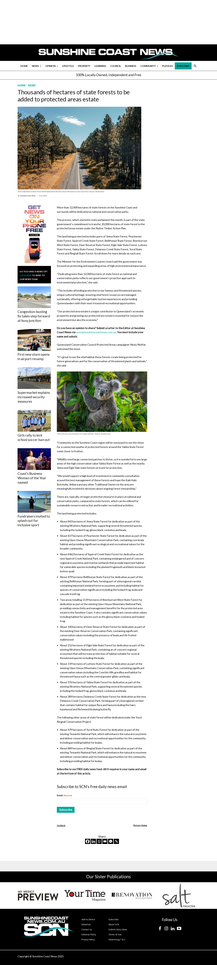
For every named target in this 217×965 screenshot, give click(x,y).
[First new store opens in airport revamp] (34, 340)
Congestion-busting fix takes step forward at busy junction (34, 316)
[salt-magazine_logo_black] (178, 895)
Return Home (140, 825)
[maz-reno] (131, 895)
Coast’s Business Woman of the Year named (32, 477)
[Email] (104, 841)
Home (22, 85)
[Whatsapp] (99, 841)
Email (64, 795)
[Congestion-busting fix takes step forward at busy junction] (34, 297)
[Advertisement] (175, 111)
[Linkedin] (93, 841)
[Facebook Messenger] (110, 841)
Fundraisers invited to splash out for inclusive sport (34, 520)
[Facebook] (87, 841)
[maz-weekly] (38, 895)
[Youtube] (179, 928)
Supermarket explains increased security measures (34, 396)
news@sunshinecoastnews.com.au (96, 332)
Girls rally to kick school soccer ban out (34, 437)
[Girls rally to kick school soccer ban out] (34, 421)
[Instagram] (166, 928)
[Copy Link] (116, 841)
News (32, 85)
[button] (195, 65)
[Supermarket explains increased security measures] (34, 378)
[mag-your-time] (85, 895)
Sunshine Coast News (27, 196)
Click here (26, 275)
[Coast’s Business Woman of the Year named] (34, 459)
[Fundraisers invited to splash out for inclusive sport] (34, 502)
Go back (61, 825)
